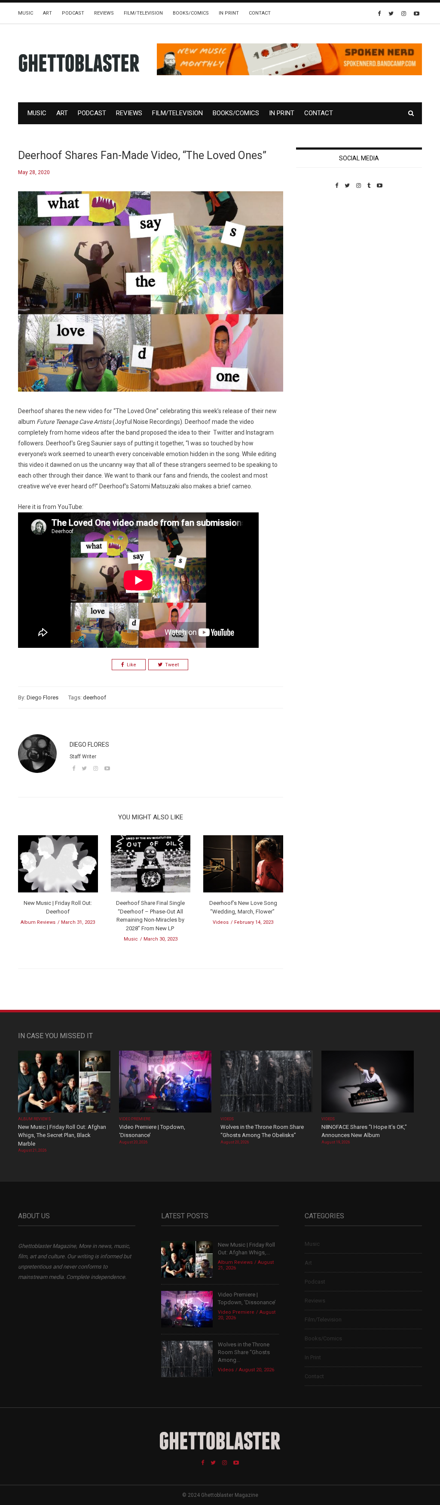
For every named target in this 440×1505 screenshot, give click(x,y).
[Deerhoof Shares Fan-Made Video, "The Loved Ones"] (150, 298)
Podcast (73, 13)
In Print (229, 13)
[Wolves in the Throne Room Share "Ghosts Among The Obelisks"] (266, 1082)
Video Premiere (134, 1119)
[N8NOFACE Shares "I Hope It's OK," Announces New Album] (367, 1082)
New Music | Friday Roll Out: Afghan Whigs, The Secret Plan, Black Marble (62, 1135)
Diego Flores (42, 697)
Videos (221, 922)
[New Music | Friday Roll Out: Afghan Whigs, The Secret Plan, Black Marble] (64, 1082)
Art (47, 13)
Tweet (172, 665)
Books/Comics (191, 13)
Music (25, 13)
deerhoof (94, 697)
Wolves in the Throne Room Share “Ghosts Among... (244, 1352)
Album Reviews (38, 922)
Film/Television (143, 13)
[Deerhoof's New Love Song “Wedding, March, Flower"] (243, 867)
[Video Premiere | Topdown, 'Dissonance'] (165, 1082)
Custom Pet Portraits (321, 248)
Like (131, 665)
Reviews (104, 13)
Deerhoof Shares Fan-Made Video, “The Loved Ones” (142, 155)
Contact (260, 13)
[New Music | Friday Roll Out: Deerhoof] (58, 867)
